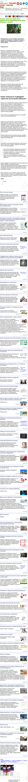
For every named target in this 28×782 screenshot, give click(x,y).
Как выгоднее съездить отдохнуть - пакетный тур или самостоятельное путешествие (12, 399)
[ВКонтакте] (6, 16)
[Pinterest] (27, 16)
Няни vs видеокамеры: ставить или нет (11, 317)
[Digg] (13, 16)
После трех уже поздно (6, 192)
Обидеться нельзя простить (8, 431)
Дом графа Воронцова (6, 235)
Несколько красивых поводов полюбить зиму (12, 626)
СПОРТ (2, 8)
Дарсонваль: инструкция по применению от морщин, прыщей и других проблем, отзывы (12, 686)
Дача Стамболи (4, 514)
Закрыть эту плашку (13, 781)
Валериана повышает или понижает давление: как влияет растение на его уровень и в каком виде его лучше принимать (13, 219)
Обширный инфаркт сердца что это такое (11, 476)
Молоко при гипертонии (6, 270)
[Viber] (21, 16)
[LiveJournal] (17, 16)
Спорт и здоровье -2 (17, 760)
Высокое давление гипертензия (9, 294)
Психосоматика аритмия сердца (9, 386)
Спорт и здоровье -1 (6, 760)
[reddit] (15, 16)
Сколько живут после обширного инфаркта (12, 700)
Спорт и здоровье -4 (13, 761)
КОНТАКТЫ (16, 8)
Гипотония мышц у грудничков (8, 614)
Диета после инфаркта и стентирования (11, 497)
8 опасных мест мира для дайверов (10, 488)
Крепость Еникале (5, 654)
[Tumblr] (19, 16)
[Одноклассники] (8, 16)
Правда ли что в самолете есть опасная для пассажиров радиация (12, 734)
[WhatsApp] (23, 16)
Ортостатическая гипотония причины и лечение (13, 338)
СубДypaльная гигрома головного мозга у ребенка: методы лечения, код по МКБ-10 (11, 257)
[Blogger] (12, 16)
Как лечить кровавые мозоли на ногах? (11, 563)
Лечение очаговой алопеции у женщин (10, 742)
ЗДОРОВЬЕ (8, 8)
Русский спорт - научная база (8, 5)
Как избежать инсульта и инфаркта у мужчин (12, 643)
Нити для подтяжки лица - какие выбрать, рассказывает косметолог (11, 523)
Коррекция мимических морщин (9, 440)
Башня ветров (4, 724)
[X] (10, 16)
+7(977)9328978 (4, 3)
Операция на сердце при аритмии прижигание (12, 590)
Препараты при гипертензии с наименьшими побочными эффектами (12, 452)
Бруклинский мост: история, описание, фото (12, 712)
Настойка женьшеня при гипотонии (9, 603)
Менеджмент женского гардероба (9, 377)
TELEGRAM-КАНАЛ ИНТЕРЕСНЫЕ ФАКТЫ (16, 9)
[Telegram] (25, 16)
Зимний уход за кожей (6, 634)
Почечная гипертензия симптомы (9, 244)
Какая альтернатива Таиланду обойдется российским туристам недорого (11, 409)
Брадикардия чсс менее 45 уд (8, 282)
